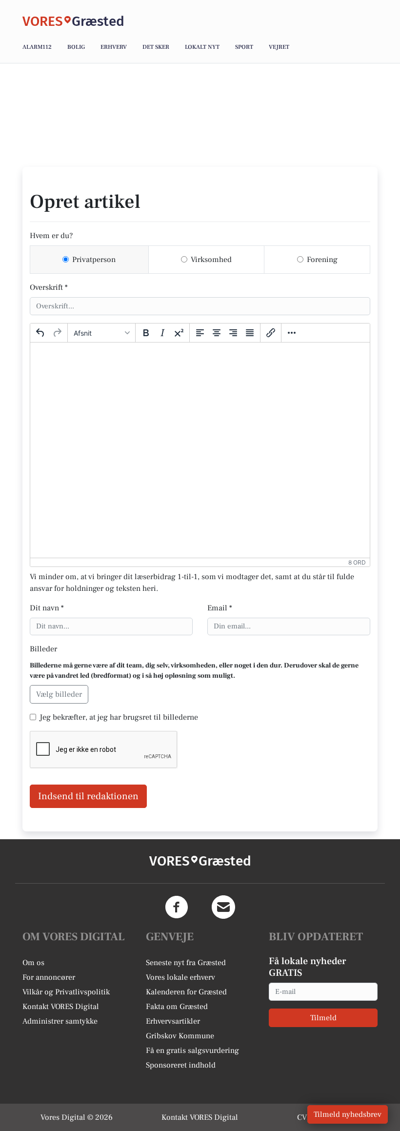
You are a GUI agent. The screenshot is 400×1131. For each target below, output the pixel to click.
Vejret (279, 47)
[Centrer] (216, 332)
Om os (33, 963)
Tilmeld (323, 1018)
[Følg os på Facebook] (176, 907)
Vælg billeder (59, 694)
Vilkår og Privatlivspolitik (66, 992)
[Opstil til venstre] (200, 332)
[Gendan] (57, 332)
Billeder (43, 649)
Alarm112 (37, 47)
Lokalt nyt (202, 47)
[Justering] (249, 332)
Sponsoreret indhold (181, 1065)
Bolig (76, 47)
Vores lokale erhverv (180, 977)
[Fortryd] (40, 332)
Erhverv (113, 47)
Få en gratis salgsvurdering (192, 1050)
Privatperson (94, 259)
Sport (244, 47)
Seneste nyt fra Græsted (186, 963)
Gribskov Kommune (180, 1036)
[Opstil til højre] (233, 332)
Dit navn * (47, 608)
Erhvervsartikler (173, 1021)
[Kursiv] (162, 332)
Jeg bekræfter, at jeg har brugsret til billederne (119, 717)
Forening (322, 259)
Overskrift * (49, 287)
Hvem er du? (51, 236)
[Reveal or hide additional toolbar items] (291, 332)
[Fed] (146, 332)
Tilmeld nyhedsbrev (347, 1114)
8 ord (357, 562)
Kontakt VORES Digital (60, 1006)
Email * (219, 608)
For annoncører (48, 977)
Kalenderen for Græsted (186, 992)
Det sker (155, 47)
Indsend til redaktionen (88, 796)
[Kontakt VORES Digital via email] (223, 907)
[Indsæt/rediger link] (270, 332)
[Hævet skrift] (179, 332)
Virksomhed (211, 259)
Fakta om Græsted (177, 1006)
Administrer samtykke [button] (60, 1021)
